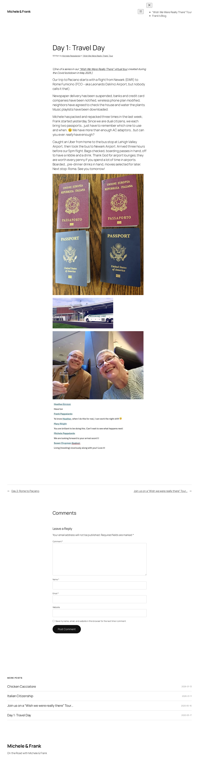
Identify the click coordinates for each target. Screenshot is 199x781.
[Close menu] (149, 5)
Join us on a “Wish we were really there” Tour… (160, 491)
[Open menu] (141, 11)
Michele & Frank (19, 11)
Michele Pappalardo (71, 55)
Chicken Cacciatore (21, 686)
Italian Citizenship (20, 696)
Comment (58, 541)
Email (56, 593)
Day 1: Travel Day (19, 715)
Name (56, 579)
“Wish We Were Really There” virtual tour (103, 69)
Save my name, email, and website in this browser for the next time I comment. (91, 621)
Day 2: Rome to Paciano (25, 491)
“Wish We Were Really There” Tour (98, 55)
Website (56, 607)
